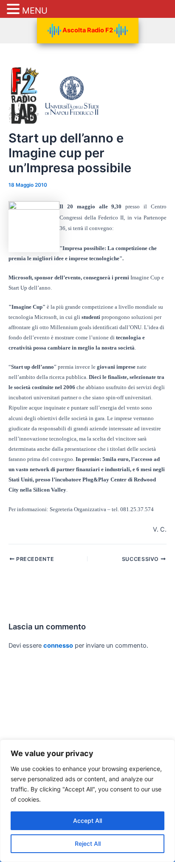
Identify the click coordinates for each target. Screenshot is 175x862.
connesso (58, 645)
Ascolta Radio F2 (87, 30)
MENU (35, 11)
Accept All (87, 820)
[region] (87, 801)
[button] (14, 9)
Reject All (88, 843)
